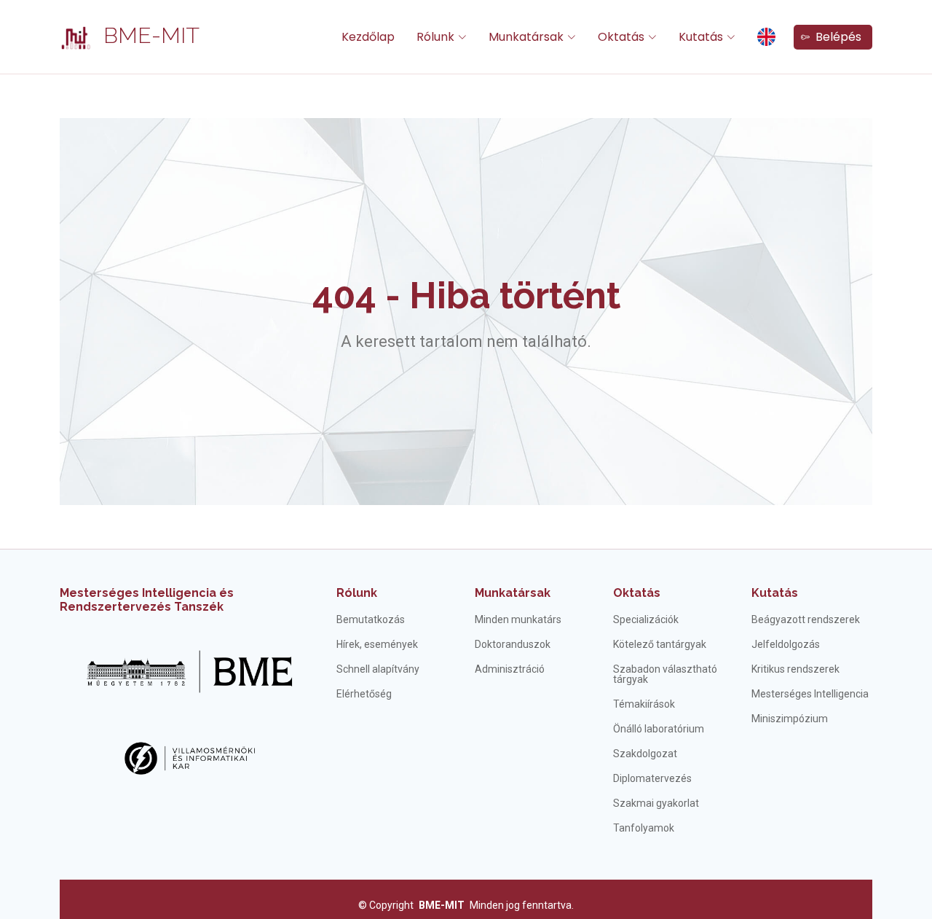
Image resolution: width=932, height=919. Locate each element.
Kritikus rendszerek (795, 669)
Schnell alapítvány (377, 669)
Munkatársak (512, 593)
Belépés (835, 36)
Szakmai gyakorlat (656, 803)
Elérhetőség (364, 694)
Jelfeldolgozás (785, 644)
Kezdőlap (368, 36)
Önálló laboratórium (658, 729)
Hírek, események (377, 644)
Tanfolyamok (643, 828)
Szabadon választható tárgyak (665, 674)
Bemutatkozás (370, 619)
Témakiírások (644, 704)
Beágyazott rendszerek (805, 619)
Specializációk (646, 619)
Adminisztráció (510, 669)
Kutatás (774, 593)
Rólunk (356, 593)
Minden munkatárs (518, 619)
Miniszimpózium (789, 718)
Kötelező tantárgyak (659, 644)
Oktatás (636, 593)
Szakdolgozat (645, 753)
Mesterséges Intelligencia (810, 694)
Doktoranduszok (512, 644)
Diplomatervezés (652, 778)
